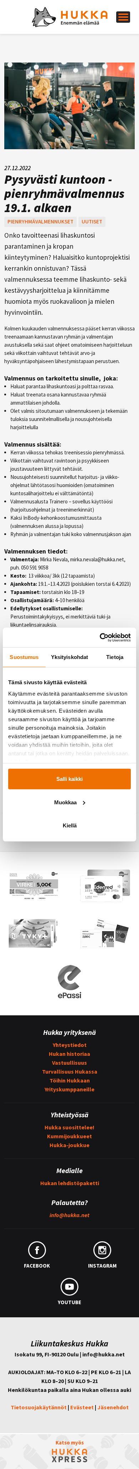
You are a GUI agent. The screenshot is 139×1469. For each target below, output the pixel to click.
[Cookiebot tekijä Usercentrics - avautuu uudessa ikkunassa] (100, 637)
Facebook (37, 1265)
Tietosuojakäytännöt (39, 1407)
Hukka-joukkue (69, 1145)
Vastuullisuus (69, 1062)
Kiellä (70, 825)
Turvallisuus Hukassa (69, 1071)
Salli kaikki (69, 779)
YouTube (69, 1302)
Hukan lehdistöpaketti (69, 1183)
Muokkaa (65, 802)
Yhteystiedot (70, 1044)
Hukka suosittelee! (69, 1127)
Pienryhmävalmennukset (40, 221)
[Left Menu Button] (123, 17)
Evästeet (82, 1407)
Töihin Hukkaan (70, 1080)
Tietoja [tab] (114, 657)
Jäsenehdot (113, 1407)
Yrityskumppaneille (69, 1089)
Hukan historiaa (69, 1053)
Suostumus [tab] (24, 657)
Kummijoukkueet (69, 1136)
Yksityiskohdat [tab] (69, 657)
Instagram (102, 1265)
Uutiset (92, 221)
